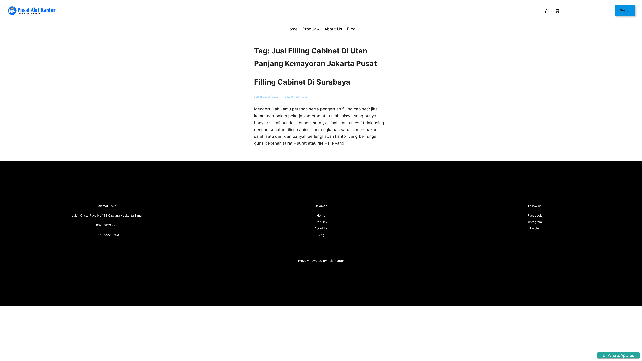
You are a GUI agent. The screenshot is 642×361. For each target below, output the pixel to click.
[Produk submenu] (318, 29)
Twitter (535, 228)
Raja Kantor (336, 260)
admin (258, 96)
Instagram (534, 222)
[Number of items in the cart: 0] (557, 11)
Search (625, 10)
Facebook (535, 215)
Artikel (304, 96)
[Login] (547, 11)
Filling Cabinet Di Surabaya (302, 81)
